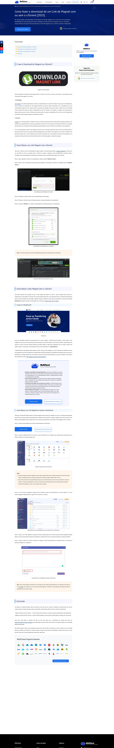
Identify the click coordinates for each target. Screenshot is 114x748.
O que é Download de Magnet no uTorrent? (27, 47)
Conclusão (19, 53)
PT (84, 2)
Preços (57, 2)
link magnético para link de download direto (36, 356)
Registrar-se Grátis (22, 29)
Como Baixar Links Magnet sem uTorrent (26, 51)
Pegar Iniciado (75, 2)
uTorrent (17, 121)
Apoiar (63, 2)
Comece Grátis (33, 401)
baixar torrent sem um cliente (52, 301)
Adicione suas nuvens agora (60, 661)
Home (17, 6)
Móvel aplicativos (48, 2)
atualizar (21, 586)
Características (39, 2)
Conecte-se (68, 2)
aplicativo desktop (61, 151)
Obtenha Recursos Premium (53, 401)
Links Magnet (18, 103)
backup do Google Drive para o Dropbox (23, 622)
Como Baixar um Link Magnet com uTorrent (27, 49)
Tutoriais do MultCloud (23, 6)
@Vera (70, 28)
